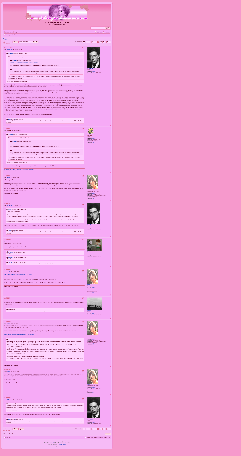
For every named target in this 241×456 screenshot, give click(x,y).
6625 (93, 255)
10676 (93, 193)
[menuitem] (15, 32)
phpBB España (62, 444)
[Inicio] (57, 12)
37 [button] (101, 42)
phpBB (52, 442)
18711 (93, 138)
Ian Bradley (70, 441)
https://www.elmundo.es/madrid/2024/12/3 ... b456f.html (19, 334)
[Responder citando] (83, 48)
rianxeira (12, 57)
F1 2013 (6, 39)
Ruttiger (89, 251)
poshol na (10, 53)
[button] (83, 42)
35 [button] (95, 42)
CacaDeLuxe (10, 257)
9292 (93, 313)
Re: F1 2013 (8, 47)
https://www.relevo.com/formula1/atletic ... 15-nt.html (18, 274)
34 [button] (92, 42)
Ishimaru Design (53, 441)
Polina (9, 119)
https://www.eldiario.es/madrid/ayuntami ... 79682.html (24, 62)
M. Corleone (90, 68)
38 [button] (103, 42)
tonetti (88, 190)
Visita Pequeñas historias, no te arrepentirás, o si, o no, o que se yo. (19, 169)
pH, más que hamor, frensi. (57, 22)
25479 (93, 71)
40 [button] (107, 42)
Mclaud (89, 310)
